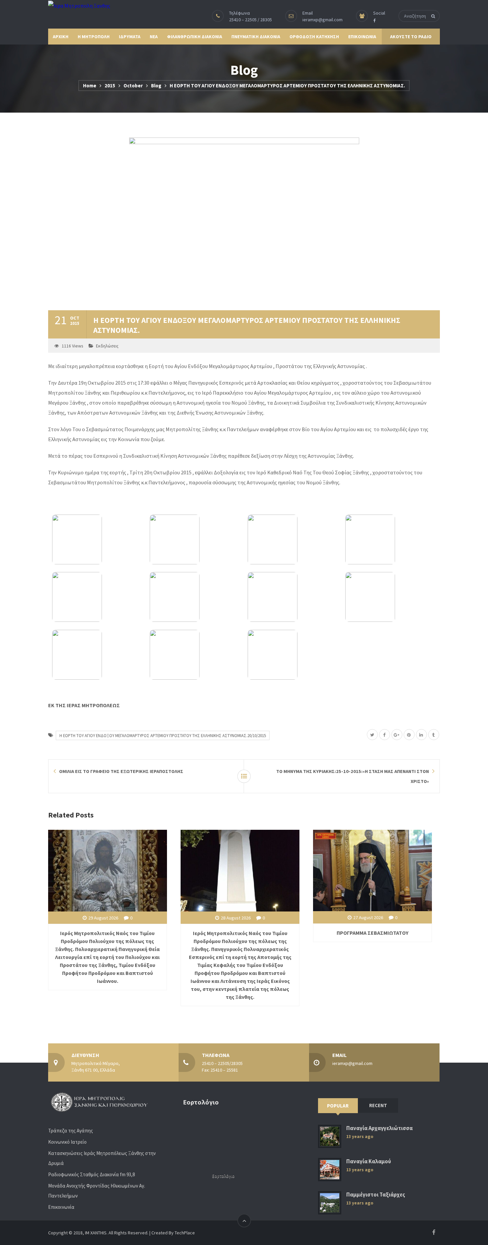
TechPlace (185, 1233)
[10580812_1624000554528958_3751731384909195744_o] (390, 597)
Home (89, 85)
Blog (156, 85)
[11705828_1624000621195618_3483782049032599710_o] (293, 539)
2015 (110, 85)
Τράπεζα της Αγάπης (70, 1130)
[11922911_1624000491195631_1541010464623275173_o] (97, 655)
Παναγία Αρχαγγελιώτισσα (379, 1128)
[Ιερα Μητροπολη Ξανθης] (79, 5)
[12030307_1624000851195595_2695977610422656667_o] (195, 539)
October (133, 85)
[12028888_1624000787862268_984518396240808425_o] (195, 597)
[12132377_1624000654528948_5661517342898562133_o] (293, 597)
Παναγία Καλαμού (368, 1161)
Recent (378, 1105)
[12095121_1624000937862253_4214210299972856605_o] (293, 655)
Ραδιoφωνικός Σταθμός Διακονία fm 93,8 (91, 1174)
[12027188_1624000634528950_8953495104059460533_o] (97, 539)
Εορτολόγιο (223, 1176)
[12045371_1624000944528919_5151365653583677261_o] (195, 655)
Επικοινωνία (61, 1207)
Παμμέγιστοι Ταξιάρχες (375, 1194)
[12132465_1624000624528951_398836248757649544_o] (97, 597)
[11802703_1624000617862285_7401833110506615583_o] (390, 539)
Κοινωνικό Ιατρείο (67, 1142)
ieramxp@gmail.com (322, 20)
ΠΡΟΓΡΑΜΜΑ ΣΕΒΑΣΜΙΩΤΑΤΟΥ (372, 932)
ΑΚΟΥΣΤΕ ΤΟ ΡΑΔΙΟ (411, 37)
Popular (338, 1105)
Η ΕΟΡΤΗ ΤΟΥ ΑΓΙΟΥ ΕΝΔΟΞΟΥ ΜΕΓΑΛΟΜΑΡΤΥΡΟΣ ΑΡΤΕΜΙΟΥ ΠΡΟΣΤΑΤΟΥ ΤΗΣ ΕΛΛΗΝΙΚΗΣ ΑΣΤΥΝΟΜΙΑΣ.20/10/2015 (162, 735)
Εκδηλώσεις (107, 346)
